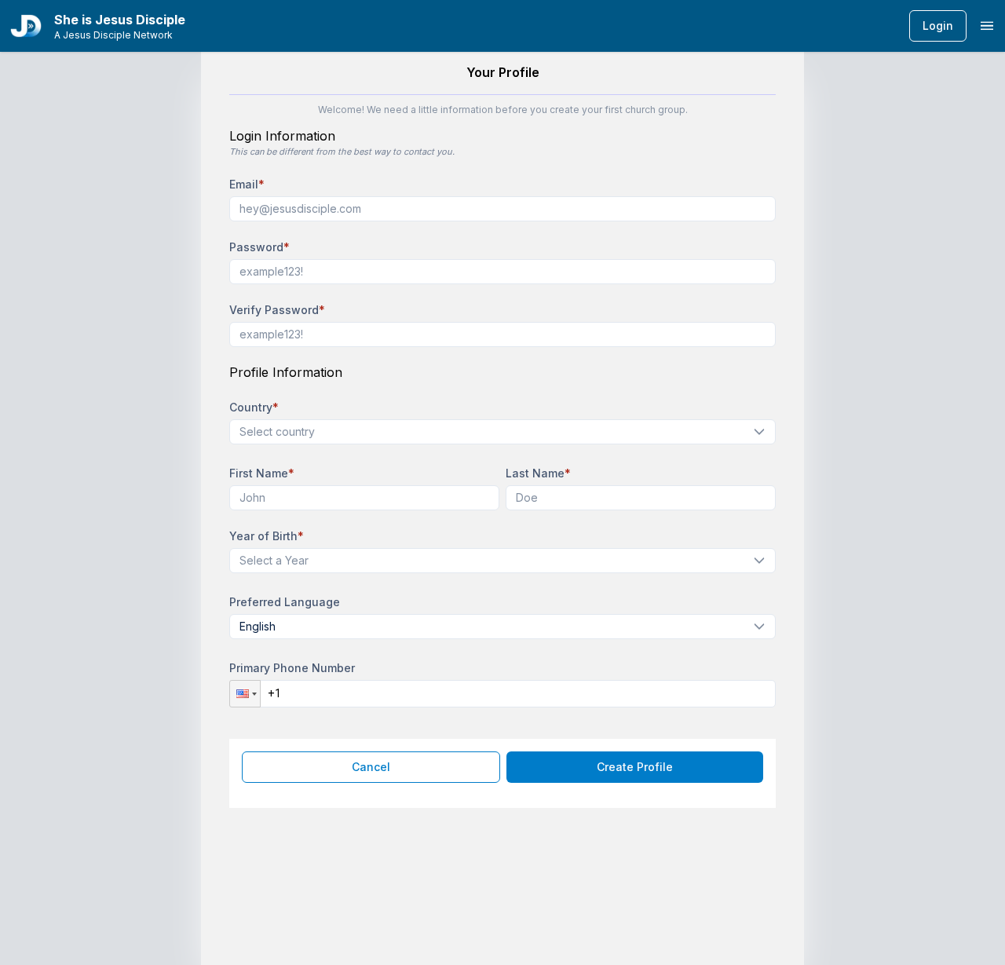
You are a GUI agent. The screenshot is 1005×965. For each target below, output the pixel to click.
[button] (245, 694)
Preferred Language (284, 602)
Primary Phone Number (292, 667)
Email (247, 184)
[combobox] (496, 432)
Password (259, 247)
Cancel (371, 766)
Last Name (538, 473)
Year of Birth (266, 536)
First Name (261, 473)
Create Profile (635, 766)
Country (254, 407)
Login (938, 25)
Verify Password (277, 309)
